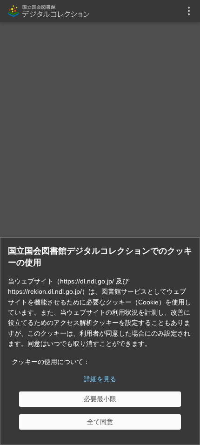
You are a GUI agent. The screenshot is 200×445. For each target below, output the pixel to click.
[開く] (189, 11)
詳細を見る (100, 379)
